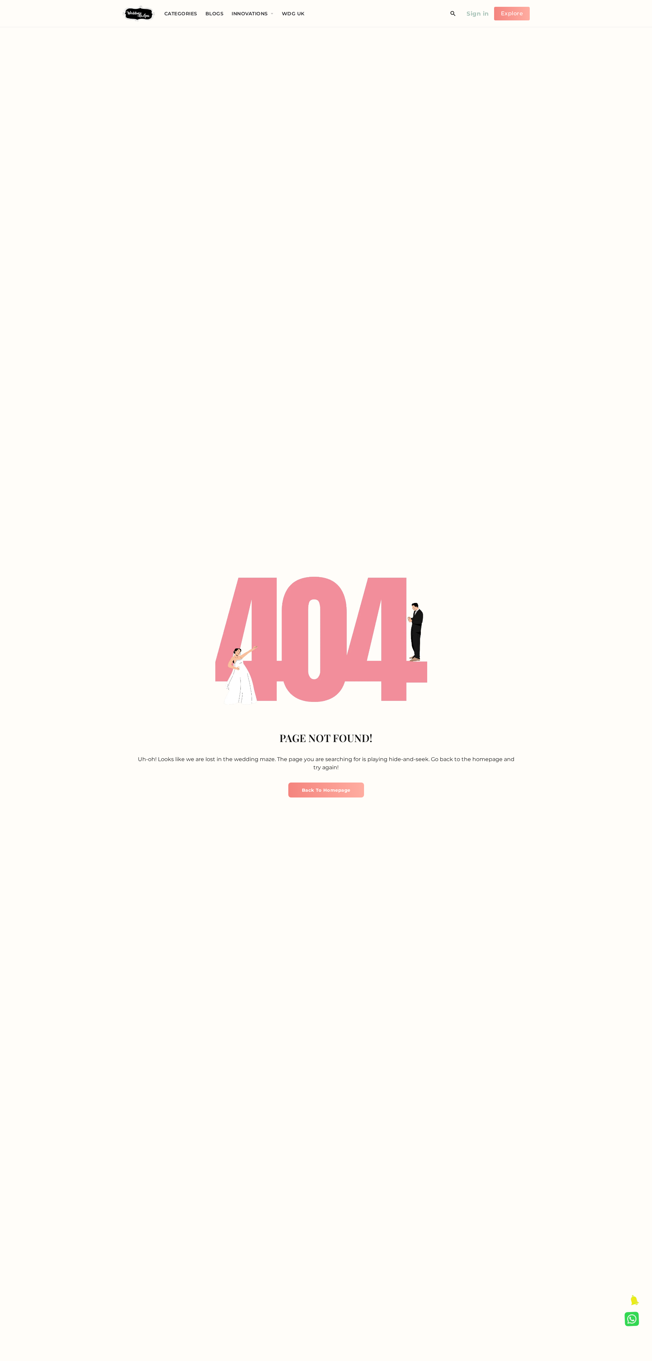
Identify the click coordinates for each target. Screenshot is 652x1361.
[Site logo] (139, 13)
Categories (180, 14)
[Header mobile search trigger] (453, 13)
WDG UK (293, 14)
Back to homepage (326, 790)
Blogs (214, 14)
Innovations (250, 14)
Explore (512, 13)
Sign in (478, 13)
